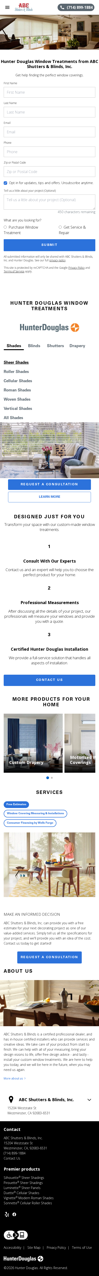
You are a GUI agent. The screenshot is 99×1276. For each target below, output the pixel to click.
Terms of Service (14, 271)
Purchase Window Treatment (21, 230)
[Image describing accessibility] (16, 1235)
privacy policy (57, 260)
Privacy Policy (76, 268)
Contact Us (49, 680)
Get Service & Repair (72, 230)
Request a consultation (49, 957)
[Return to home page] (28, 7)
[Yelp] (7, 1214)
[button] (7, 7)
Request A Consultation (49, 484)
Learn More (49, 497)
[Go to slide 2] (52, 778)
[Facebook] (14, 1214)
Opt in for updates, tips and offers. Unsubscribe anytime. (51, 183)
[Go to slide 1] (47, 777)
